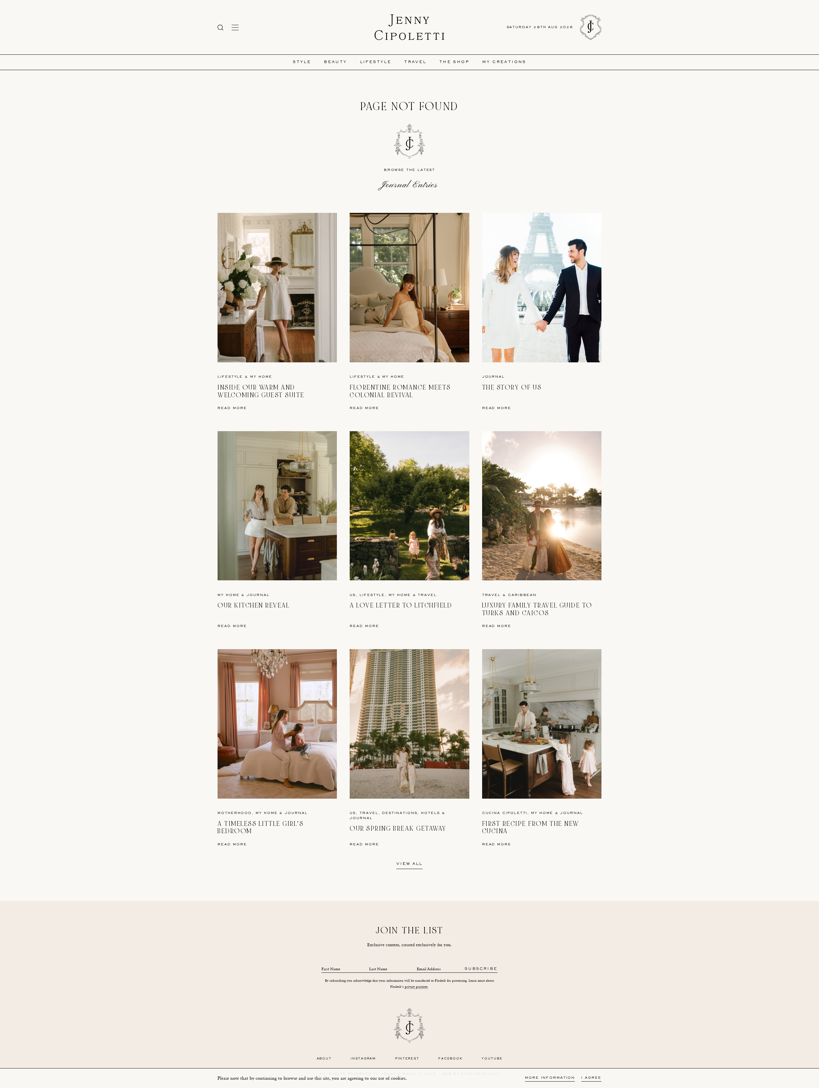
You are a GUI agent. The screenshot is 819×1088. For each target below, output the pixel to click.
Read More (232, 408)
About (324, 1058)
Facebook (450, 1058)
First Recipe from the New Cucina (530, 827)
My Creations (504, 62)
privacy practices (416, 986)
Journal (493, 376)
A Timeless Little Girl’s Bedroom (261, 827)
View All (409, 864)
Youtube (491, 1058)
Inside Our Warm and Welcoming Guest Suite (261, 391)
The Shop (454, 62)
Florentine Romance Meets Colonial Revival (400, 391)
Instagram (363, 1058)
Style (302, 62)
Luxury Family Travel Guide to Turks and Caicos (537, 609)
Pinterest (407, 1058)
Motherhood (235, 813)
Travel (415, 62)
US (353, 595)
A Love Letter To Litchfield (401, 605)
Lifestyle (376, 62)
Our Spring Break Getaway (398, 829)
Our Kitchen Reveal (254, 605)
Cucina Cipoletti (505, 813)
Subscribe (481, 969)
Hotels (430, 813)
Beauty (335, 62)
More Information (550, 1077)
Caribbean (522, 595)
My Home (261, 376)
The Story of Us (512, 387)
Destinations (399, 813)
